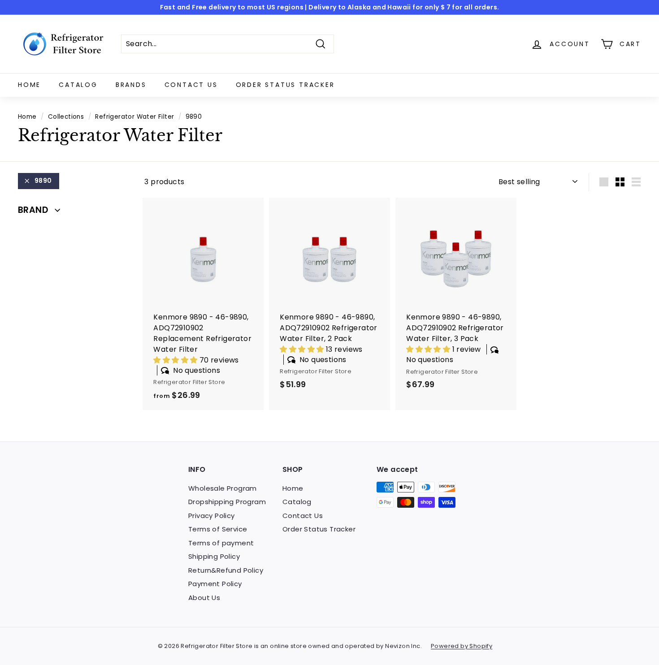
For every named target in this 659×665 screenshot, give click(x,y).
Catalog (78, 84)
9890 (43, 180)
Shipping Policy (214, 556)
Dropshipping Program (227, 501)
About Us (204, 597)
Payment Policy (215, 583)
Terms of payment (221, 543)
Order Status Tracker (285, 84)
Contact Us (191, 84)
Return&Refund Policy (225, 570)
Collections (66, 116)
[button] (176, 360)
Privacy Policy (211, 515)
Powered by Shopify (461, 646)
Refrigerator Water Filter (134, 116)
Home (29, 84)
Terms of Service (217, 529)
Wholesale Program (222, 488)
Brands (131, 84)
